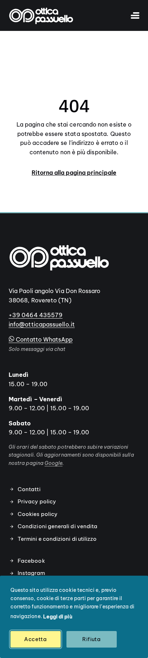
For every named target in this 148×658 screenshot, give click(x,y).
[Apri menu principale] (131, 15)
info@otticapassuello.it (42, 324)
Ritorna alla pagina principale (74, 172)
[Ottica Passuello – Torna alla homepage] (41, 15)
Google (54, 463)
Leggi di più (57, 616)
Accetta (35, 639)
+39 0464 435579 (36, 315)
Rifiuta (91, 639)
